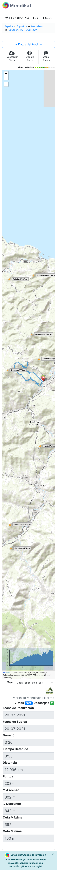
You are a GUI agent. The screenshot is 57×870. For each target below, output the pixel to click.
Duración (9, 735)
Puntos (8, 776)
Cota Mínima (12, 831)
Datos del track (28, 44)
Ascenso (12, 790)
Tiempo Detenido (15, 749)
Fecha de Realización (18, 708)
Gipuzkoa (22, 26)
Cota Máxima (12, 817)
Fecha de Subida (15, 721)
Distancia (10, 762)
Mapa (10, 682)
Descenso (13, 803)
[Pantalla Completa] (6, 84)
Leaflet (8, 672)
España (9, 26)
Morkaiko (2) (38, 26)
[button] (43, 379)
